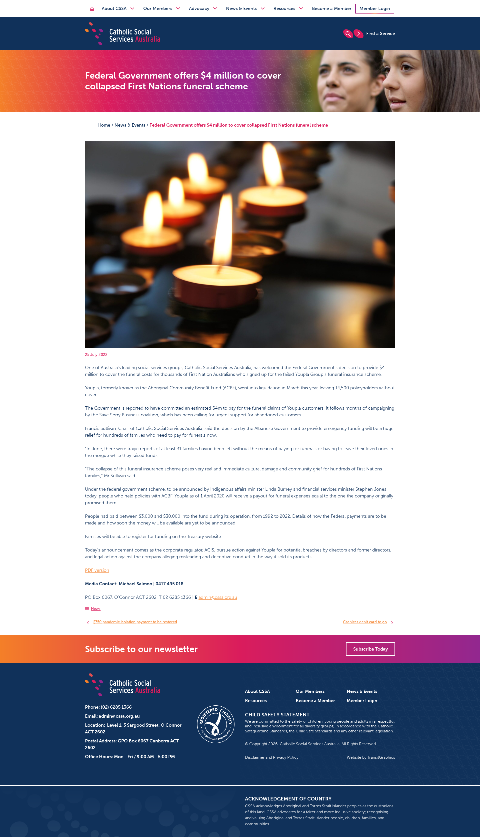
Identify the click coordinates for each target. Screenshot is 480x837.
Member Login (375, 8)
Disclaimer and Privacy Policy (271, 757)
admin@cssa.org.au (217, 597)
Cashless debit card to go (365, 622)
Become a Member (332, 8)
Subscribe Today (370, 649)
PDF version (97, 570)
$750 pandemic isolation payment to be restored (135, 622)
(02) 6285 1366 (116, 707)
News (95, 608)
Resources (284, 8)
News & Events (241, 8)
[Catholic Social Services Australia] (122, 33)
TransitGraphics (381, 757)
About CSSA (114, 8)
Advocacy (199, 8)
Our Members (157, 8)
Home (104, 125)
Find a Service (380, 33)
